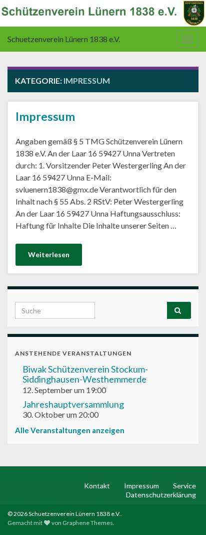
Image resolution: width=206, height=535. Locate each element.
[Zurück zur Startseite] (103, 13)
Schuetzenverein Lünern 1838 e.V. (64, 39)
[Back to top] (183, 512)
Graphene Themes (87, 522)
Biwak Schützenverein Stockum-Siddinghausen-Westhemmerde (85, 374)
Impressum (45, 116)
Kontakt (97, 485)
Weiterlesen (49, 254)
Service (184, 485)
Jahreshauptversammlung (73, 404)
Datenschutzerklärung (161, 494)
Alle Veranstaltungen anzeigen (69, 430)
